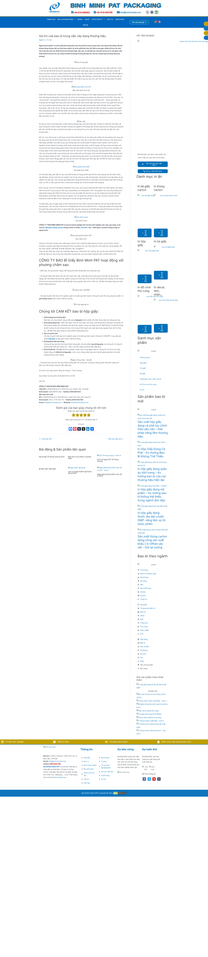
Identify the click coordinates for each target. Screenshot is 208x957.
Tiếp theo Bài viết (115, 439)
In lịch (142, 390)
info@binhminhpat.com (53, 402)
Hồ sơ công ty (97, 19)
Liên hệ (85, 25)
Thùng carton (145, 357)
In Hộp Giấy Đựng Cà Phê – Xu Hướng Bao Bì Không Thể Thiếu (151, 452)
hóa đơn (84, 227)
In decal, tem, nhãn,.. (159, 291)
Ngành (80, 19)
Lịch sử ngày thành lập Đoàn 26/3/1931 (80, 472)
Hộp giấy (143, 363)
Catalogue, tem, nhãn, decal (150, 379)
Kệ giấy (142, 374)
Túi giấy (143, 368)
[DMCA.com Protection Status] (119, 793)
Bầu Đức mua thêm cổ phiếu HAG (79, 458)
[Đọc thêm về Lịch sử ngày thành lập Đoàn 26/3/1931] (76, 468)
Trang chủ (51, 19)
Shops (87, 19)
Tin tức (49, 40)
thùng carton (57, 227)
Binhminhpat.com (59, 777)
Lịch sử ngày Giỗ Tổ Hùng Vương (107, 460)
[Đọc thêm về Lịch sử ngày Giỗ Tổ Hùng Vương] (109, 455)
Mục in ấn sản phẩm (65, 19)
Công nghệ (119, 19)
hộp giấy (48, 227)
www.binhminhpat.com (80, 402)
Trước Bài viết (45, 439)
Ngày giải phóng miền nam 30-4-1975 (109, 475)
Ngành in (42, 40)
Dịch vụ (110, 19)
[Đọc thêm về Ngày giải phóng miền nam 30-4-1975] (110, 469)
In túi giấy (160, 241)
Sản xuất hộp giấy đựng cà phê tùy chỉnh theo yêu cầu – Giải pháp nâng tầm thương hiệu (153, 429)
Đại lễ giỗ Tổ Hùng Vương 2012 (52, 457)
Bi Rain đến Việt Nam (47, 469)
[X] (83, 429)
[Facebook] (70, 429)
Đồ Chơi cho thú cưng (148, 384)
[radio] (74, 415)
